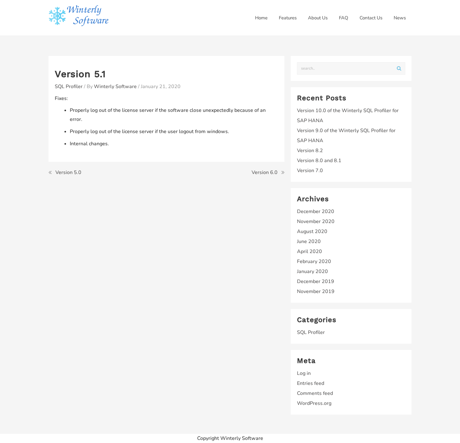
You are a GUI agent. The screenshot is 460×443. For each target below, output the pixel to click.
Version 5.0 (68, 172)
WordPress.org (314, 403)
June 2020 (309, 241)
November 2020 (316, 221)
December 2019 (315, 281)
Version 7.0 (310, 170)
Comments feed (315, 393)
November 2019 (316, 291)
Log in (304, 373)
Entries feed (310, 383)
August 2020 (312, 231)
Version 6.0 (265, 172)
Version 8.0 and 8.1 (319, 160)
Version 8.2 (310, 150)
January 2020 (312, 271)
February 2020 (314, 261)
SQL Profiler (69, 86)
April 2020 (309, 251)
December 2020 (315, 211)
